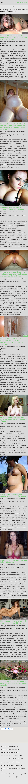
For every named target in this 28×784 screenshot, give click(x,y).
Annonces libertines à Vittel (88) (9, 777)
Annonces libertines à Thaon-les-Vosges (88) (13, 774)
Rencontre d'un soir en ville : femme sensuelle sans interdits (12, 209)
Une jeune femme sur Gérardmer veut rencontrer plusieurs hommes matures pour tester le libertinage (13, 274)
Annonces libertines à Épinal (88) (10, 746)
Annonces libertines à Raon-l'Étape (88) (11, 762)
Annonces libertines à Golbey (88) (10, 749)
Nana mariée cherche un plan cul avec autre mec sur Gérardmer (13, 622)
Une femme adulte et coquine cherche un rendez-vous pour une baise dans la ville (13, 37)
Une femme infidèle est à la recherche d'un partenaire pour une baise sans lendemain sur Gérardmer (12, 341)
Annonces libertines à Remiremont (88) (11, 765)
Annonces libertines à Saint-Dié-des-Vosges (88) (13, 769)
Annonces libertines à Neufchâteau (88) (11, 756)
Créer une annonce (21, 2)
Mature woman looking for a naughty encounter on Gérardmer (13, 495)
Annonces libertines (5, 7)
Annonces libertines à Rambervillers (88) (12, 759)
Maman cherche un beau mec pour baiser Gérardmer (13, 561)
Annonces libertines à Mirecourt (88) (11, 752)
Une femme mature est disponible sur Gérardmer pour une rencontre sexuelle (13, 683)
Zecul (2, 2)
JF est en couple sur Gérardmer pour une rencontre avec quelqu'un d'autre (13, 419)
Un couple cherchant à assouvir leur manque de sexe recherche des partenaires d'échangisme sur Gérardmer (13, 126)
